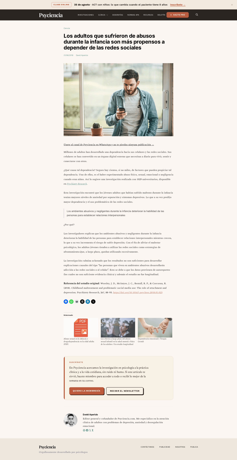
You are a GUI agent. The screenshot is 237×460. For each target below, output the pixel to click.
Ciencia (67, 28)
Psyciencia (50, 14)
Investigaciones (86, 15)
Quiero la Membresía (86, 391)
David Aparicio (82, 55)
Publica (194, 447)
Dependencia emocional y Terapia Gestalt (152, 340)
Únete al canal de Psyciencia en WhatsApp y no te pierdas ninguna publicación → (109, 144)
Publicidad (164, 447)
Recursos (148, 15)
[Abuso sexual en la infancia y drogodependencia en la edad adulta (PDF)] (81, 327)
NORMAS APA (133, 15)
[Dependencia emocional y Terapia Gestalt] (155, 327)
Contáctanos (147, 447)
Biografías (117, 15)
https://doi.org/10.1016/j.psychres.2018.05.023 (137, 292)
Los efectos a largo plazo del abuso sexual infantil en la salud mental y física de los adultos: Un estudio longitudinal (118, 341)
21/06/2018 (68, 55)
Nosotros (180, 447)
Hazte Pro (179, 15)
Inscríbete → (178, 4)
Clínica (101, 15)
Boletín (161, 15)
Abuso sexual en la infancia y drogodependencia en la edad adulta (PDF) (79, 341)
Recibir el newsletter (124, 391)
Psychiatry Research (77, 184)
